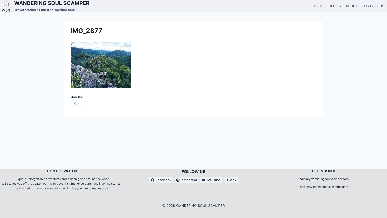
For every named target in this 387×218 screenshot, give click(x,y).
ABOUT (352, 6)
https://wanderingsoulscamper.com (324, 186)
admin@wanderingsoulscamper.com (324, 179)
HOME (319, 6)
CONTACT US (373, 6)
